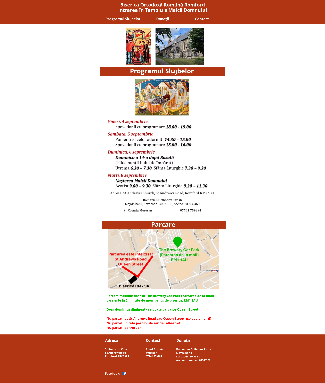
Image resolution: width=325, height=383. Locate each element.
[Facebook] (124, 373)
